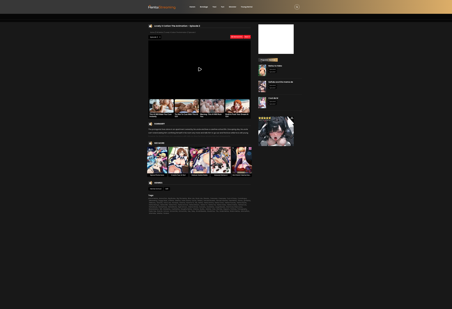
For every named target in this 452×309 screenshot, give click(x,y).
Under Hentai (224, 211)
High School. (182, 207)
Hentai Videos (232, 205)
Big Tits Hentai (182, 198)
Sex (189, 211)
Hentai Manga (154, 205)
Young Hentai (246, 7)
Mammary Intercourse (234, 207)
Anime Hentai (153, 198)
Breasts (206, 198)
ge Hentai (247, 201)
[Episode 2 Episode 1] (154, 37)
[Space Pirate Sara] (157, 160)
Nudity (202, 209)
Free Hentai (233, 201)
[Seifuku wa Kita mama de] (262, 86)
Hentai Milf (164, 205)
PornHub (233, 209)
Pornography (242, 209)
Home (152, 32)
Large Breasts (220, 207)
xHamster (152, 213)
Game (240, 201)
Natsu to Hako (275, 65)
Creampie (222, 198)
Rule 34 (159, 211)
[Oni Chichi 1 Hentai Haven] (242, 160)
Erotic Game (186, 201)
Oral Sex (219, 209)
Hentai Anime (209, 203)
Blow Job (191, 198)
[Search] (297, 7)
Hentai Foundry (230, 203)
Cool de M (273, 98)
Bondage (204, 7)
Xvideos (166, 213)
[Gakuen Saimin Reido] (200, 160)
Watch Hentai (235, 211)
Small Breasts (201, 211)
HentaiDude (153, 207)
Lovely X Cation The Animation (176, 32)
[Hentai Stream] (162, 7)
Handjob (175, 203)
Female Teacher (222, 201)
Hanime (182, 203)
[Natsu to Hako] (262, 70)
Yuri (222, 7)
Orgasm (226, 209)
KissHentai (210, 207)
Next (247, 37)
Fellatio (199, 201)
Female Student (209, 201)
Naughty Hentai (186, 209)
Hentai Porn (173, 205)
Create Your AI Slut (178, 175)
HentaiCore (242, 205)
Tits (217, 211)
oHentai (208, 209)
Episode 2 (192, 32)
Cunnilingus (242, 198)
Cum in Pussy (232, 198)
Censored (213, 198)
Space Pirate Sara (157, 175)
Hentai (200, 203)
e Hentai (171, 201)
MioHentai (166, 209)
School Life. (183, 211)
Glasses (160, 203)
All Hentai (159, 32)
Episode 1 (273, 72)
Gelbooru (152, 203)
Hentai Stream (194, 205)
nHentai (196, 209)
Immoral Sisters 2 (220, 175)
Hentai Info (237, 37)
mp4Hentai (176, 209)
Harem (192, 7)
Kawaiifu (202, 207)
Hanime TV (190, 203)
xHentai (159, 213)
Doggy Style (162, 201)
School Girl (174, 211)
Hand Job (167, 203)
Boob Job (199, 198)
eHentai (178, 201)
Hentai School (155, 189)
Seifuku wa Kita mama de (280, 82)
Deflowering (153, 201)
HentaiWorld (172, 207)
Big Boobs (172, 198)
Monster (232, 7)
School (166, 211)
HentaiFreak (162, 207)
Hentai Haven (241, 203)
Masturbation (154, 209)
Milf (166, 189)
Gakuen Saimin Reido (200, 175)
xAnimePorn (245, 211)
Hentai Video (221, 205)
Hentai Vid (212, 205)
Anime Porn (163, 198)
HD (196, 203)
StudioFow (211, 211)
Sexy (193, 211)
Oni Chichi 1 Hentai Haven (242, 175)
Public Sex (152, 211)
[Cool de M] (262, 102)
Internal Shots (193, 207)
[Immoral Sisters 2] (221, 160)
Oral (213, 209)
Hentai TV (204, 205)
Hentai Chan (219, 203)
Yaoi (214, 7)
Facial (194, 201)
